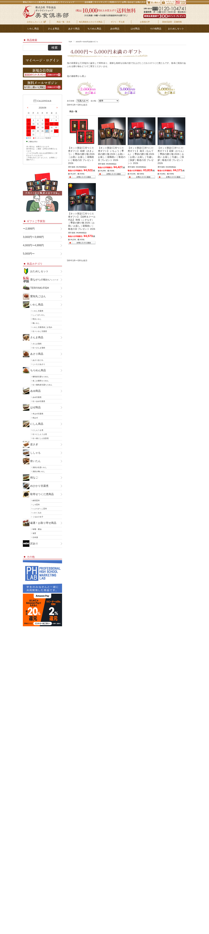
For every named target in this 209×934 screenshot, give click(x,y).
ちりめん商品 (94, 28)
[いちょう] (112, 143)
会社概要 (88, 2)
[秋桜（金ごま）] (82, 209)
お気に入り (140, 2)
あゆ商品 (114, 28)
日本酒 (35, 537)
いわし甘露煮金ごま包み (42, 327)
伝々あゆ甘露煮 (38, 401)
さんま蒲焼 (36, 344)
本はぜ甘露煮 (37, 414)
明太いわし (36, 319)
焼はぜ (35, 418)
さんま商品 (53, 28)
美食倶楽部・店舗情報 (172, 22)
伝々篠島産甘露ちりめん (42, 385)
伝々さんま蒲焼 (38, 348)
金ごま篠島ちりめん (40, 381)
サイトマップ (100, 2)
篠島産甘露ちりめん (40, 377)
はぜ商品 (135, 28)
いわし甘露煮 (37, 311)
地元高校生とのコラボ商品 (90, 22)
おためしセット (176, 28)
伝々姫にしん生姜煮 (40, 438)
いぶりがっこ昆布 (39, 509)
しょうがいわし (38, 315)
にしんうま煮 (37, 430)
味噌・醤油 (36, 529)
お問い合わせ (128, 2)
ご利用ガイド (114, 2)
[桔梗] (82, 143)
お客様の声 (145, 22)
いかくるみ (36, 513)
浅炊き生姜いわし (39, 467)
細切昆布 (36, 500)
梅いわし (36, 323)
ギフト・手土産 (118, 22)
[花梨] (171, 143)
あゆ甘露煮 (36, 397)
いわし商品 (33, 28)
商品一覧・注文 (63, 22)
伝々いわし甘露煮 (39, 331)
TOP (70, 42)
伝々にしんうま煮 (39, 434)
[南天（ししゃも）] (141, 143)
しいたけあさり (38, 364)
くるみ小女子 (37, 517)
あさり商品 (74, 28)
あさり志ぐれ (37, 360)
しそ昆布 (36, 505)
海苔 (34, 533)
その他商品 (155, 28)
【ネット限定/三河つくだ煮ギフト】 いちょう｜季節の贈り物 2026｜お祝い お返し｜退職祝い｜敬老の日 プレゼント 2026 (111, 154)
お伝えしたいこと (35, 22)
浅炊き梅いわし (38, 471)
